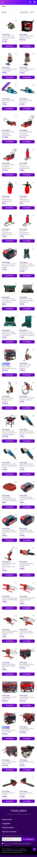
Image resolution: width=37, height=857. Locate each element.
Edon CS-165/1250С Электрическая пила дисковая (8, 37)
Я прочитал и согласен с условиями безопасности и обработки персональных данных (18, 846)
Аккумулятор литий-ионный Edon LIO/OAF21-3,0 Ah (27, 531)
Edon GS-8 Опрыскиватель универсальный (24, 232)
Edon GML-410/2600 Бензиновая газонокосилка (8, 133)
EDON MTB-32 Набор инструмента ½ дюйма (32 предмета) (9, 333)
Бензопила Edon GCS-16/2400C (26, 793)
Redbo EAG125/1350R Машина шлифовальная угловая (27, 465)
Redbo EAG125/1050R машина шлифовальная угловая (26, 432)
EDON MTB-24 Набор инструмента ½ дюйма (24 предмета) (26, 300)
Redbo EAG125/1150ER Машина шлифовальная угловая (9, 465)
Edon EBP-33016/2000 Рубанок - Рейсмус (26, 37)
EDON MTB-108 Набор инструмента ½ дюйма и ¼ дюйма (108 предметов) (27, 266)
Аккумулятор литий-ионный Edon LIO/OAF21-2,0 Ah (9, 531)
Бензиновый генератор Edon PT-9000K (9, 762)
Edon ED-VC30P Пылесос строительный (27, 70)
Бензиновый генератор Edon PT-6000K (26, 729)
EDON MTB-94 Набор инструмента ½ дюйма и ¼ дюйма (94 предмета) (27, 333)
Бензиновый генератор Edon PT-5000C (9, 731)
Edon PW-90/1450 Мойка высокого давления (27, 398)
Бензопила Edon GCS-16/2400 (8, 793)
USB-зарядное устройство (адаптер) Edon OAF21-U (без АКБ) (9, 498)
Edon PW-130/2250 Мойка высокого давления (25, 366)
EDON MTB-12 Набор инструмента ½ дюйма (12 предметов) (9, 300)
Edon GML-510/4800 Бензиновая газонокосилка (8, 166)
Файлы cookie (15, 849)
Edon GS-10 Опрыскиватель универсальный (24, 166)
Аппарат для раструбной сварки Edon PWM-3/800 (10, 598)
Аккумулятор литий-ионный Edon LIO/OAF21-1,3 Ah (27, 498)
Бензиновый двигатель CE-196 (26, 762)
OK (34, 849)
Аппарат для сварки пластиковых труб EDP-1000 (26, 632)
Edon (7, 34)
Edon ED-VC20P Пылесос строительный (9, 70)
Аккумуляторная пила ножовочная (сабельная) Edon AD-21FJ (9, 566)
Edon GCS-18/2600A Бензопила (25, 101)
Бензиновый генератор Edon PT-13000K (26, 665)
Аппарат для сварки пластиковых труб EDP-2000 (9, 665)
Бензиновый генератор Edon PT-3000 (9, 698)
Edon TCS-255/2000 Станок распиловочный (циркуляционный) (9, 432)
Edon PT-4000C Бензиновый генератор (9, 367)
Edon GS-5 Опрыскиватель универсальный (7, 232)
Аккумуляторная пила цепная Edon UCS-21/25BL (26, 565)
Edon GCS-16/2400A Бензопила (8, 101)
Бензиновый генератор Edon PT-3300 (26, 698)
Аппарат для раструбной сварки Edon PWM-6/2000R (10, 632)
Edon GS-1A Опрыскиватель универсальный (7, 199)
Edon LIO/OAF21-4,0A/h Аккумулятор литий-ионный (9, 265)
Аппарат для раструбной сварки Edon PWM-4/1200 (27, 599)
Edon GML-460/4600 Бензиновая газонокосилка (25, 133)
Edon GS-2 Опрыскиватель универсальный (24, 199)
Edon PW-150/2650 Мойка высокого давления (8, 399)
